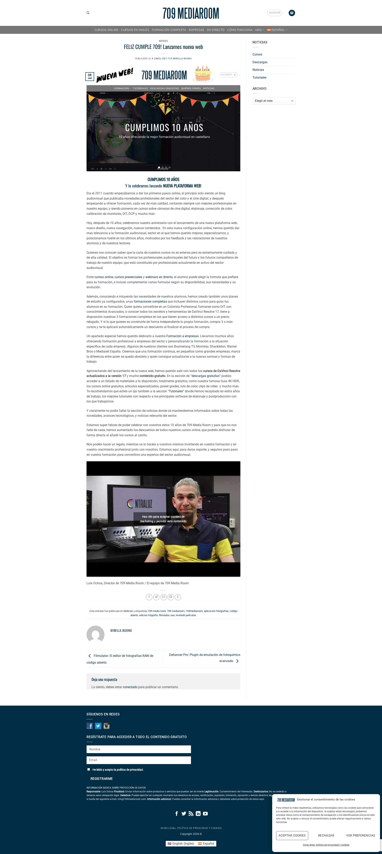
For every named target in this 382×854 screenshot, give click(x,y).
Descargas (259, 62)
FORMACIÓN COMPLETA (169, 30)
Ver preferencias (360, 835)
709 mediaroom (176, 611)
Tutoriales (176, 391)
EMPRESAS (196, 30)
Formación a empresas (182, 336)
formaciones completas (150, 301)
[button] (274, 13)
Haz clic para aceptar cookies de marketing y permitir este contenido (163, 519)
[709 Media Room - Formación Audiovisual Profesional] (191, 12)
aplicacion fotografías (216, 611)
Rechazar (326, 835)
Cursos (257, 54)
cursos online (104, 277)
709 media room (157, 611)
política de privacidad (130, 769)
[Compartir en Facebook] (149, 597)
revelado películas (186, 615)
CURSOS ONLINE (106, 30)
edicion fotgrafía (148, 615)
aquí (261, 799)
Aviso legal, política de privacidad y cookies (326, 844)
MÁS (258, 30)
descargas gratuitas (205, 376)
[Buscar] (88, 13)
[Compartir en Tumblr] (178, 597)
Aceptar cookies (292, 835)
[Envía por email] (163, 597)
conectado (130, 687)
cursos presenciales (128, 277)
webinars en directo (159, 277)
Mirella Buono (182, 58)
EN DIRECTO (216, 30)
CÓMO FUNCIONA (239, 30)
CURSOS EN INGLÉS (135, 30)
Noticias (163, 40)
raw (172, 615)
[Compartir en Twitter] (156, 597)
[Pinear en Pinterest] (171, 597)
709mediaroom (194, 611)
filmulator (164, 615)
